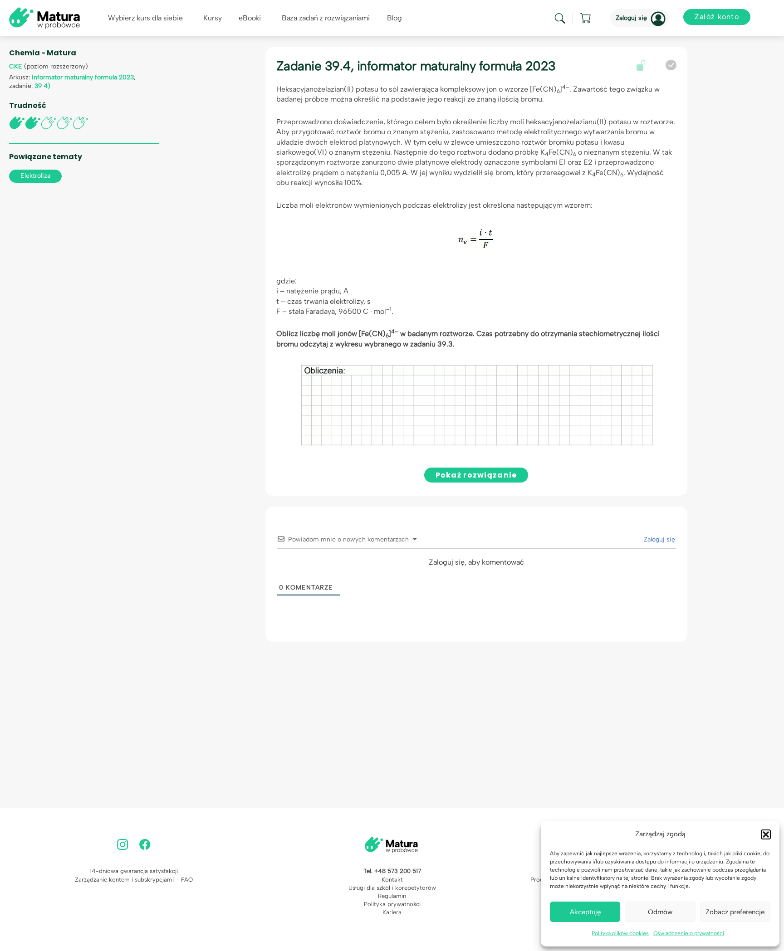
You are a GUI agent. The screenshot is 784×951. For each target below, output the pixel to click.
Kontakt (392, 879)
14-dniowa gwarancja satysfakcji (134, 871)
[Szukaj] (560, 18)
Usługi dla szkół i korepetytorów (392, 887)
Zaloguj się (631, 18)
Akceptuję (585, 912)
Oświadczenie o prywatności (688, 933)
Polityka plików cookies (620, 933)
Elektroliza (35, 176)
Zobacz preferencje (735, 912)
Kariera (392, 912)
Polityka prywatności (392, 904)
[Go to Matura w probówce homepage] (44, 17)
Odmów (660, 912)
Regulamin (392, 895)
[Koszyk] (586, 18)
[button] (765, 834)
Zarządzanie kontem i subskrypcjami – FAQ (134, 879)
